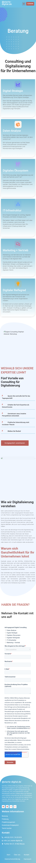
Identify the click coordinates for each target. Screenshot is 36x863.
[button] (23, 3)
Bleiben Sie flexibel (14, 431)
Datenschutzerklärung (12, 859)
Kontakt (26, 855)
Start (8, 855)
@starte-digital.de (7, 2)
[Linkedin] (7, 806)
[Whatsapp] (14, 806)
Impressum (27, 859)
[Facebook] (3, 806)
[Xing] (11, 806)
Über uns (17, 855)
